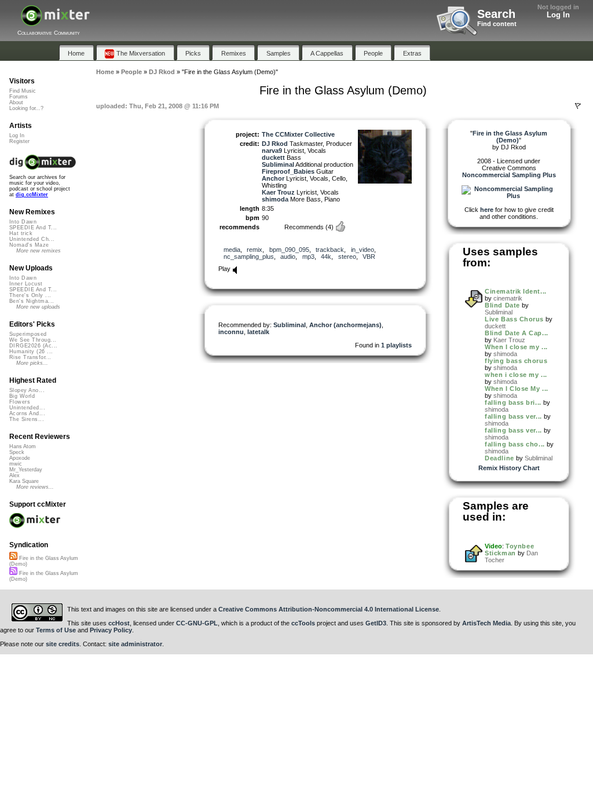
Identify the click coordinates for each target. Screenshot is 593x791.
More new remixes (38, 251)
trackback (330, 249)
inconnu (231, 331)
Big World (22, 396)
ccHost (119, 623)
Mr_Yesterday (25, 470)
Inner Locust (26, 284)
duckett (273, 157)
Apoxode (19, 458)
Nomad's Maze (29, 245)
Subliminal (278, 164)
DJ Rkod (275, 143)
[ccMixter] (55, 21)
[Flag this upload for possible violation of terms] (577, 105)
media (232, 249)
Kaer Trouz (278, 192)
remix (254, 249)
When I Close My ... (516, 388)
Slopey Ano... (27, 390)
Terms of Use (56, 630)
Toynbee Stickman (509, 549)
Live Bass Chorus (514, 319)
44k (326, 256)
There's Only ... (30, 295)
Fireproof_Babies (288, 171)
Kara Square (24, 481)
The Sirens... (26, 419)
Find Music (22, 91)
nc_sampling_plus (249, 256)
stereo (347, 256)
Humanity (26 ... (31, 351)
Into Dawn (22, 222)
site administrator (135, 643)
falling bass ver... (513, 416)
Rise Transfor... (30, 357)
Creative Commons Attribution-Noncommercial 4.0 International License (328, 609)
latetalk (258, 331)
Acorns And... (27, 413)
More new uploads (38, 307)
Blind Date (502, 305)
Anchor (273, 178)
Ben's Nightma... (31, 301)
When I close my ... (516, 346)
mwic (15, 464)
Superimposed (28, 334)
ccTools (303, 623)
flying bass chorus (516, 360)
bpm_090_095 (289, 249)
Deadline (499, 458)
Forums (18, 97)
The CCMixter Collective (298, 134)
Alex (14, 475)
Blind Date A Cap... (516, 332)
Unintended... (27, 408)
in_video (362, 249)
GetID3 (375, 623)
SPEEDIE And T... (33, 227)
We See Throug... (32, 340)
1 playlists (396, 345)
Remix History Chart (509, 467)
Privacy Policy (111, 630)
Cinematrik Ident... (515, 291)
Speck (16, 452)
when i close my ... (516, 374)
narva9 (272, 150)
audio (287, 256)
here (486, 209)
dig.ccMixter (32, 194)
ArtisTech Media (486, 623)
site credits (62, 643)
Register (19, 141)
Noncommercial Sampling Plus (509, 174)
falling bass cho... (514, 444)
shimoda (275, 199)
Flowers (19, 402)
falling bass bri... (513, 402)
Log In (558, 14)
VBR (369, 256)
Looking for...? (26, 108)
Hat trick (20, 233)
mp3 (308, 256)
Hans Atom (22, 446)
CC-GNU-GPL (197, 623)
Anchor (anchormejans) (345, 324)
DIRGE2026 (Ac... (33, 346)
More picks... (32, 363)
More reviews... (35, 487)
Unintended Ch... (31, 239)
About (16, 102)
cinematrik (507, 298)
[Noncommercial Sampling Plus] (509, 195)
